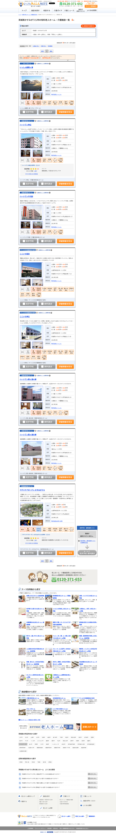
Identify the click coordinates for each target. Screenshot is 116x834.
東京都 (20, 762)
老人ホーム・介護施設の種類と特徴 (30, 720)
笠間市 (92, 737)
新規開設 (50, 46)
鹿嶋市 (47, 741)
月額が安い (43, 46)
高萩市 (80, 737)
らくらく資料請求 (91, 6)
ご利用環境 (30, 828)
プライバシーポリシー (40, 828)
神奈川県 (27, 762)
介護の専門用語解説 (64, 803)
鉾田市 (47, 744)
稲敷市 (88, 741)
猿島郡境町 (83, 747)
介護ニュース (87, 796)
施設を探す (46, 796)
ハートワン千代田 (26, 196)
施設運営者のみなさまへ (82, 828)
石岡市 (43, 737)
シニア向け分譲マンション (60, 709)
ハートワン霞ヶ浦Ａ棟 (28, 379)
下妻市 (61, 737)
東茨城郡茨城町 (71, 744)
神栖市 (36, 744)
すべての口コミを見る (31, 174)
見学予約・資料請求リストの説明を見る (87, 541)
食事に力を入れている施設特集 (35, 596)
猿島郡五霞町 (76, 747)
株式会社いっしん (56, 94)
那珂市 (71, 741)
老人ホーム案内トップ (28, 796)
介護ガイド (66, 796)
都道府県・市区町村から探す (46, 799)
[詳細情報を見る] (65, 112)
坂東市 (83, 741)
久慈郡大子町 (31, 747)
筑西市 (77, 741)
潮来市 (53, 741)
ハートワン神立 (25, 124)
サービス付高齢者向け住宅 (86, 698)
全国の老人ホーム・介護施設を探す (29, 14)
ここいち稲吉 (25, 254)
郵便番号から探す (43, 803)
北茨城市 (86, 737)
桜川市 (30, 744)
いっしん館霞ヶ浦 (26, 67)
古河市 (37, 737)
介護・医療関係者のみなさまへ (67, 828)
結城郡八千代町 (66, 747)
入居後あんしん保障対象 (42, 63)
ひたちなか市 (40, 741)
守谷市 (58, 741)
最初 (42, 51)
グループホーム (30, 709)
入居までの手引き (64, 801)
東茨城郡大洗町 (81, 744)
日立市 (26, 737)
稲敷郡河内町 (57, 747)
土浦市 (32, 737)
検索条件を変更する (88, 26)
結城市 (49, 737)
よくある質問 (87, 805)
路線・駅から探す (43, 801)
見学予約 (28, 112)
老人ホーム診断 (47, 808)
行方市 (41, 744)
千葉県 (38, 762)
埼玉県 (33, 762)
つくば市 (33, 741)
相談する (24, 801)
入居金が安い (36, 46)
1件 (35, 171)
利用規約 (49, 828)
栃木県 (44, 762)
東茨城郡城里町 (90, 744)
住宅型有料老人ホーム (59, 698)
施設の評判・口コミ (89, 801)
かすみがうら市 (23, 744)
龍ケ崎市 (55, 737)
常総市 (66, 737)
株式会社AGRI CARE (56, 521)
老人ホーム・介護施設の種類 (66, 799)
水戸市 (20, 737)
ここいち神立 (25, 316)
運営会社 (55, 828)
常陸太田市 (73, 737)
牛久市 (26, 741)
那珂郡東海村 (22, 747)
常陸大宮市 (65, 741)
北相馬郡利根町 (23, 751)
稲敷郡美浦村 (40, 747)
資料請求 (47, 112)
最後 (51, 51)
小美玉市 (63, 744)
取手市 (20, 741)
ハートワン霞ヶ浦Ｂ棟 (28, 434)
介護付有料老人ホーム (32, 698)
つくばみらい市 (55, 744)
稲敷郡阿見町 (48, 747)
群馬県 (50, 762)
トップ (20, 14)
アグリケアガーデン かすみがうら (32, 490)
